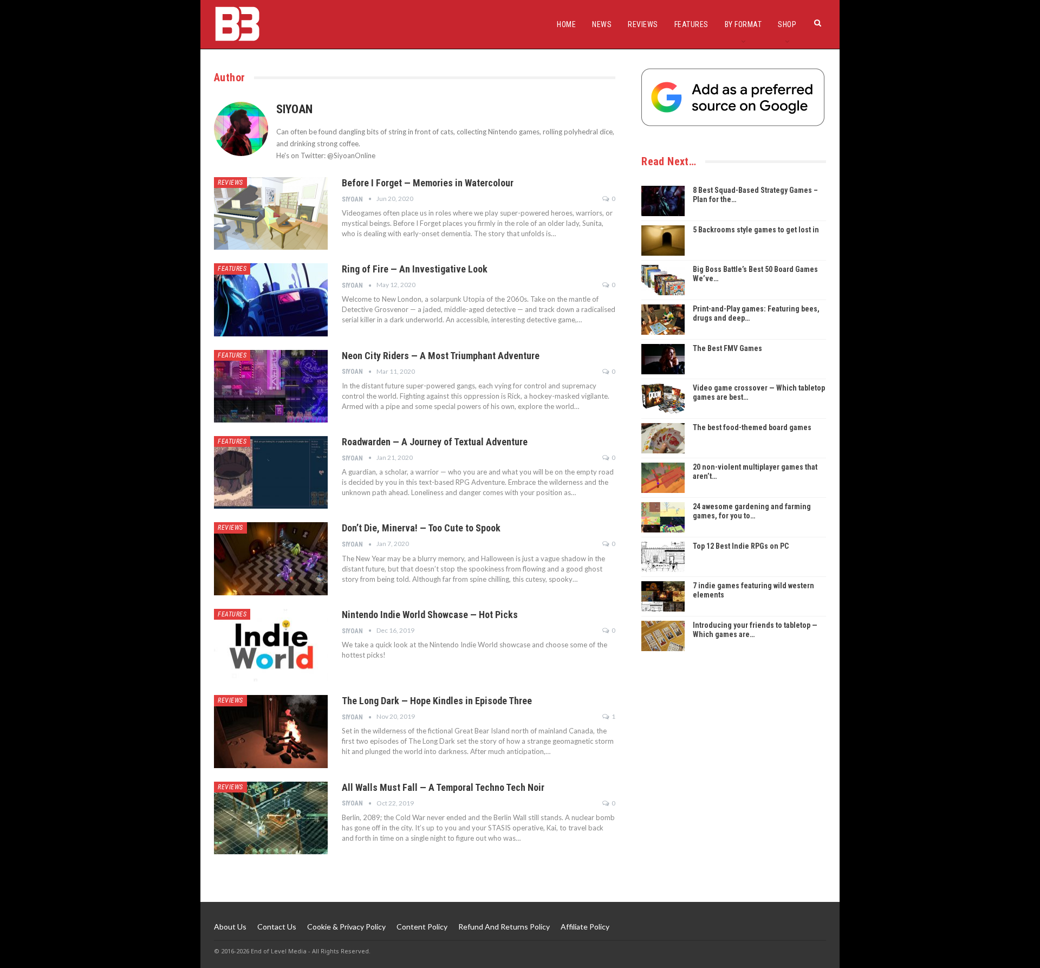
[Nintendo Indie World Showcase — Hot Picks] (271, 645)
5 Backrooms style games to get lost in (756, 229)
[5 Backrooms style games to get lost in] (663, 240)
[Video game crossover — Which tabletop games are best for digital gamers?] (663, 399)
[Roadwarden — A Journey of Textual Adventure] (271, 472)
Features (691, 24)
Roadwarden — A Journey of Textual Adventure (435, 441)
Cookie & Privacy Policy (346, 926)
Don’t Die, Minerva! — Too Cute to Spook (421, 528)
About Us (230, 926)
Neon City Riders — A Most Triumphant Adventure (441, 355)
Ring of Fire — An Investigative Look (414, 269)
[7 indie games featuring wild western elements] (663, 596)
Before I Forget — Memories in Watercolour (428, 183)
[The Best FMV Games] (663, 359)
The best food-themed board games (752, 427)
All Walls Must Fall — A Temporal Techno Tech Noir (443, 787)
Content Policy (421, 926)
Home (566, 24)
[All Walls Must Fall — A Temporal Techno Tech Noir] (271, 818)
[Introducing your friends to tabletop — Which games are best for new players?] (663, 636)
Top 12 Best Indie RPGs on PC (741, 546)
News (602, 24)
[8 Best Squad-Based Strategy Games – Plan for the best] (663, 201)
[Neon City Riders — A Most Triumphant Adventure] (271, 386)
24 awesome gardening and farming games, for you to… (752, 511)
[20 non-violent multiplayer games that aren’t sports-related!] (663, 478)
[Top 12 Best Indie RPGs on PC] (663, 557)
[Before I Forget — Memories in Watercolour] (271, 213)
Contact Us (276, 926)
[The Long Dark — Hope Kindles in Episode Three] (271, 731)
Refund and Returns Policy (504, 926)
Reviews (643, 24)
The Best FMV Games (727, 348)
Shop (787, 24)
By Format (743, 24)
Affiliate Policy (585, 926)
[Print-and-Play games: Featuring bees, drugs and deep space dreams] (663, 319)
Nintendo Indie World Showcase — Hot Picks (430, 614)
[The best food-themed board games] (663, 438)
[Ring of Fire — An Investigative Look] (271, 299)
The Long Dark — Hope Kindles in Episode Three (437, 700)
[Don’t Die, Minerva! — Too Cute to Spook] (271, 558)
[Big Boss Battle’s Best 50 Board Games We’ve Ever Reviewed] (663, 280)
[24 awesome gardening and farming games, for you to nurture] (663, 517)
